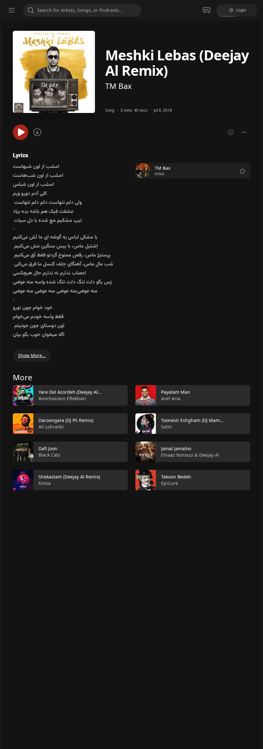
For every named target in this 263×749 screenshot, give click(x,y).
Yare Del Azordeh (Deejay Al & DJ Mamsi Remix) (89, 392)
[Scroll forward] (255, 436)
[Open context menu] (243, 132)
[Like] (119, 396)
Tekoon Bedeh (176, 477)
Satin (166, 427)
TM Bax (118, 86)
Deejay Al (209, 455)
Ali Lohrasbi (51, 427)
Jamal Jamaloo (176, 448)
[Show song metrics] (231, 132)
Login (241, 10)
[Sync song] (37, 132)
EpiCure (169, 483)
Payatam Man (175, 392)
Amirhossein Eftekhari (62, 398)
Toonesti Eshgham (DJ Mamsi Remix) (200, 420)
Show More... (32, 355)
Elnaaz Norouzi (177, 455)
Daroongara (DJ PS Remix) (65, 420)
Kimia (44, 483)
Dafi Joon (47, 448)
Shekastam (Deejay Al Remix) (69, 477)
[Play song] (20, 132)
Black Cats (49, 455)
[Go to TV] (206, 10)
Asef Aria (170, 398)
